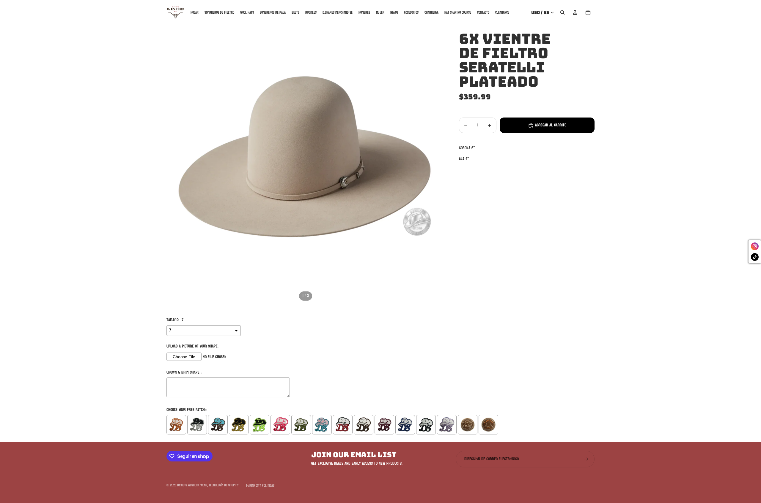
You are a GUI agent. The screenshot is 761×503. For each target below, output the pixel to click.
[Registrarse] (586, 459)
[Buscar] (562, 12)
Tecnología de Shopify (224, 485)
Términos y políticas (260, 485)
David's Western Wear (192, 485)
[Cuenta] (574, 12)
